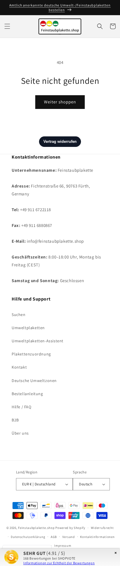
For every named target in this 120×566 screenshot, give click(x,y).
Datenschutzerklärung (28, 537)
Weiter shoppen (60, 102)
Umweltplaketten (28, 327)
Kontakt (19, 367)
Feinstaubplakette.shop (36, 528)
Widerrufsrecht (102, 528)
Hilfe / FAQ (21, 406)
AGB (54, 537)
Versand (68, 537)
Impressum (62, 546)
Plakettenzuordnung (31, 354)
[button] (7, 26)
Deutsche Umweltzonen (34, 380)
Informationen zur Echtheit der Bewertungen (59, 563)
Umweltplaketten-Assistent (37, 340)
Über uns (20, 433)
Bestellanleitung (27, 393)
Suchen (19, 314)
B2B (15, 420)
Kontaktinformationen (97, 537)
